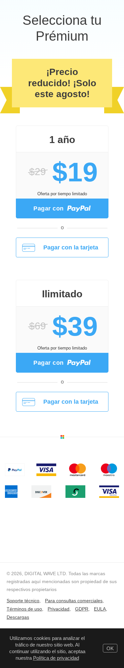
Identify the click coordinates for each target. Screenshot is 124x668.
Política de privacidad (56, 658)
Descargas (18, 617)
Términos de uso (24, 609)
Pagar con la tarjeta (70, 247)
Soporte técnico (23, 600)
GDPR (81, 609)
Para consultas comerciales (74, 600)
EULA (100, 609)
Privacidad (58, 609)
